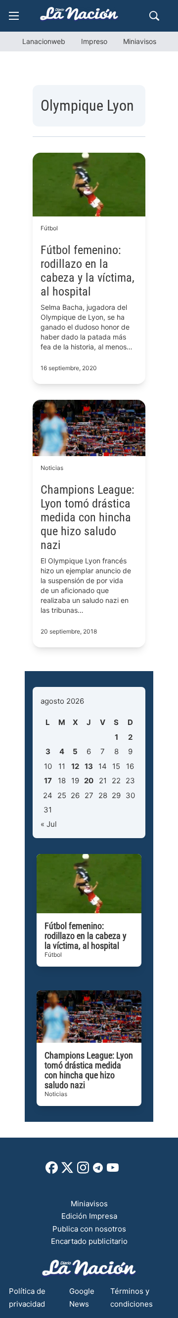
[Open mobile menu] (14, 16)
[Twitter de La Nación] (67, 1171)
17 (48, 780)
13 (89, 766)
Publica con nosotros (89, 1228)
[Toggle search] (154, 16)
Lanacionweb (43, 41)
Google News (81, 1297)
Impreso (94, 41)
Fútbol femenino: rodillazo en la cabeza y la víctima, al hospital (87, 270)
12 (75, 766)
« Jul (49, 824)
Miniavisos (139, 41)
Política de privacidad (27, 1297)
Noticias (52, 467)
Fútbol (49, 228)
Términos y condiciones (131, 1297)
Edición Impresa (89, 1216)
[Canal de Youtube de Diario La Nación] (113, 1171)
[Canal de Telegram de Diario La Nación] (98, 1170)
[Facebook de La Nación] (51, 1171)
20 (88, 780)
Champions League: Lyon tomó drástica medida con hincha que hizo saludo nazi (87, 517)
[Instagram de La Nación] (83, 1171)
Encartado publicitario (89, 1241)
